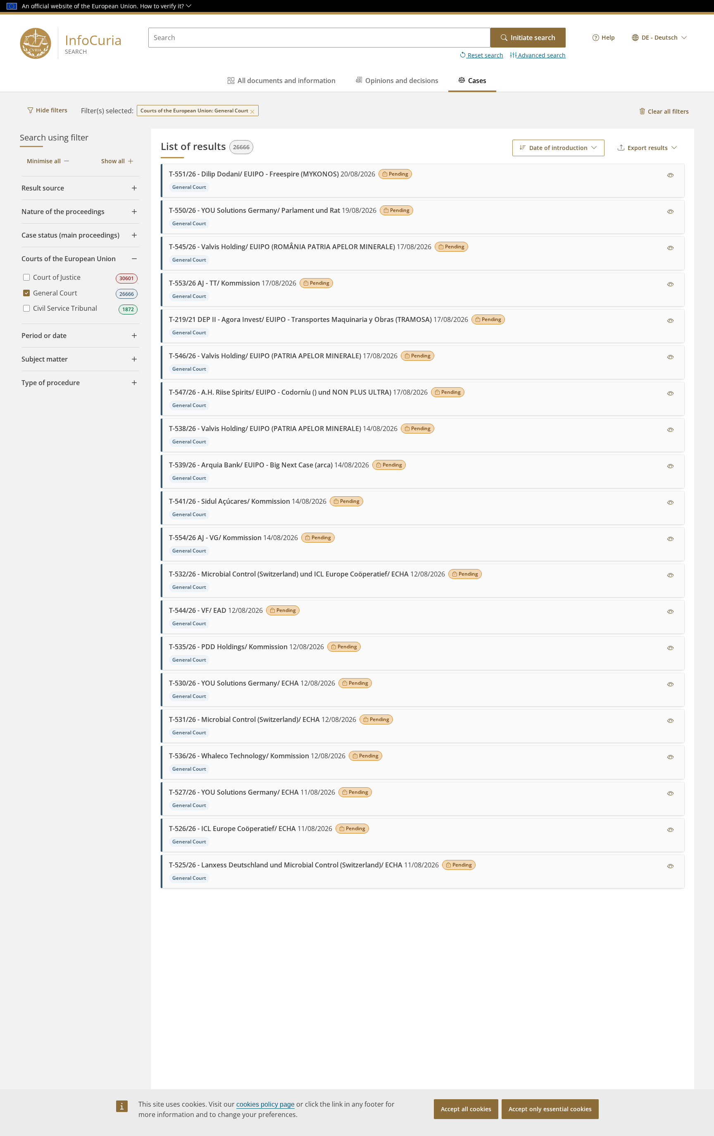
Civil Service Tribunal (65, 308)
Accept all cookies (466, 1109)
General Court (55, 293)
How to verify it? (163, 6)
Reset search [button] (484, 55)
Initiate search (533, 37)
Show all (113, 161)
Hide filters (51, 110)
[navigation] (603, 37)
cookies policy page (265, 1104)
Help (608, 37)
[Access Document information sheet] (671, 175)
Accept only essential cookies (550, 1109)
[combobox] (659, 37)
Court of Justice (57, 277)
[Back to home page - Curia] (35, 43)
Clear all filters (668, 111)
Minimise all (44, 161)
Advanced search (541, 55)
